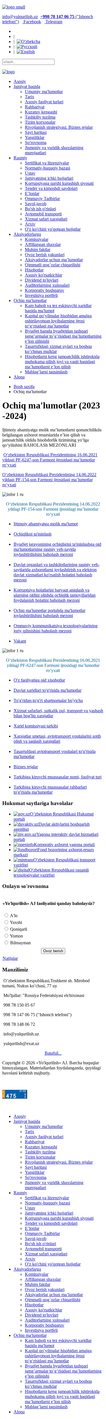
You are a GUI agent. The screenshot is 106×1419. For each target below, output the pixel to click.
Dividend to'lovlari (41, 280)
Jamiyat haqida (27, 86)
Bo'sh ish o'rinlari (40, 208)
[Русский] (27, 46)
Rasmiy (20, 157)
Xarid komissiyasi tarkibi (36, 726)
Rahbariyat (34, 106)
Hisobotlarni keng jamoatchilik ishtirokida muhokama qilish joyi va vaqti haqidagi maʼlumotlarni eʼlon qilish (62, 361)
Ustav (30, 173)
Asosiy (20, 81)
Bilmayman (20, 942)
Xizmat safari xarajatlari (46, 219)
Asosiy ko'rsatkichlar (43, 275)
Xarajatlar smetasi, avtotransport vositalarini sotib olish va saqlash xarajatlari (57, 739)
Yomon (16, 936)
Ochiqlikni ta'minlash (32, 534)
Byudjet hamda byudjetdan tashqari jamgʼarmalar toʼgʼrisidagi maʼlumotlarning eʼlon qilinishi (63, 336)
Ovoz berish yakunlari (44, 254)
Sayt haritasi (36, 132)
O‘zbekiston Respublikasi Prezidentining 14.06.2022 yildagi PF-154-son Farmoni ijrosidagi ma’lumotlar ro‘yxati (49, 479)
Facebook (31, 21)
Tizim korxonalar (40, 122)
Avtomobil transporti (43, 213)
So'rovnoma (35, 142)
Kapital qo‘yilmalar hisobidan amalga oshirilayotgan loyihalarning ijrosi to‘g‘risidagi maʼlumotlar (58, 320)
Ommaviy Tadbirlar (42, 198)
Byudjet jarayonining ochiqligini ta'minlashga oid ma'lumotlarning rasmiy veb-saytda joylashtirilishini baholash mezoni (57, 549)
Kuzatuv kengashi (41, 112)
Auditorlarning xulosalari (47, 285)
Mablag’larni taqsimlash (46, 371)
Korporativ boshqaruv (44, 290)
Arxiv (30, 224)
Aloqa (19, 376)
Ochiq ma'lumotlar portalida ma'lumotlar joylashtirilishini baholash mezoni (49, 613)
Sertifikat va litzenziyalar (47, 162)
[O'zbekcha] (28, 41)
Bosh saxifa (24, 386)
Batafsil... (53, 1053)
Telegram (53, 21)
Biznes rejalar (26, 766)
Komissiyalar (36, 239)
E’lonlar (32, 193)
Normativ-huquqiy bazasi (47, 168)
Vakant (20, 641)
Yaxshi (15, 922)
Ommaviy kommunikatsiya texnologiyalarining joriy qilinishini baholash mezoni (56, 628)
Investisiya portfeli (41, 295)
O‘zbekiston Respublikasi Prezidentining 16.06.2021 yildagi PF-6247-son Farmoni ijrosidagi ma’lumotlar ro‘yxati (50, 459)
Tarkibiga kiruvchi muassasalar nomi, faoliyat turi (57, 776)
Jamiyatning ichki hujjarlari (49, 178)
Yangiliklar (34, 137)
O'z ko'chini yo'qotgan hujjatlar (53, 229)
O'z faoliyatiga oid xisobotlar (39, 680)
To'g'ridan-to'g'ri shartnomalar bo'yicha (48, 700)
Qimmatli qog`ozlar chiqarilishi (52, 264)
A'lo (13, 915)
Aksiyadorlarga (27, 234)
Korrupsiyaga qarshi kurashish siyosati (59, 183)
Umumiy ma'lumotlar (44, 91)
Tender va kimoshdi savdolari (51, 188)
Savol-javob (35, 203)
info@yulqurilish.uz (20, 16)
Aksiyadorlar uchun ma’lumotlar (54, 259)
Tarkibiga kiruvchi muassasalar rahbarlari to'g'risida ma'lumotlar (50, 790)
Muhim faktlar (37, 249)
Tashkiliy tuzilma (40, 117)
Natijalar (10, 958)
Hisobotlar (34, 269)
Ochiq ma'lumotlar (30, 300)
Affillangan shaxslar (43, 244)
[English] (26, 51)
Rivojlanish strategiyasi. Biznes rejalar (59, 127)
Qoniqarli (18, 929)
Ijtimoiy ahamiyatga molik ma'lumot (46, 523)
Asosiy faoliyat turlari (44, 101)
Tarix (29, 96)
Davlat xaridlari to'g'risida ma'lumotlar (47, 690)
